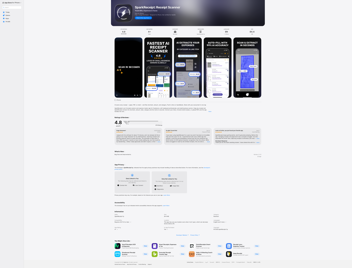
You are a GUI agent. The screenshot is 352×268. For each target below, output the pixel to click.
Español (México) (199, 262)
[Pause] (135, 95)
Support (150, 264)
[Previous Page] (112, 67)
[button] (11, 12)
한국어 (233, 262)
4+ (115, 229)
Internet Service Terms (120, 264)
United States (190, 262)
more (209, 111)
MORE (158, 141)
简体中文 (218, 262)
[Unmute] (137, 95)
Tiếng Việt (249, 262)
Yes (165, 229)
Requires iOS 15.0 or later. (122, 222)
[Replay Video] (117, 95)
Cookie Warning (142, 264)
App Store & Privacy (131, 264)
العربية (206, 262)
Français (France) (226, 262)
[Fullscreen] (140, 95)
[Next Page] (263, 67)
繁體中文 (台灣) (256, 262)
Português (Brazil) (240, 262)
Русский (212, 262)
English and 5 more (219, 222)
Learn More (166, 195)
